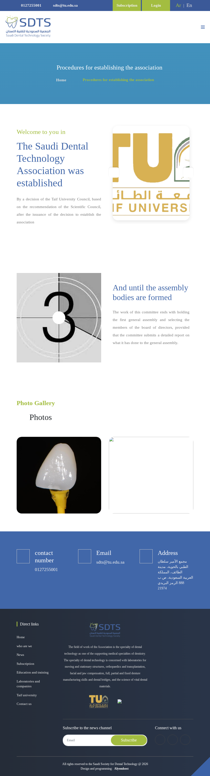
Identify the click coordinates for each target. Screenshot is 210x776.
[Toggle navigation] (203, 27)
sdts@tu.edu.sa (65, 5)
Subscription (127, 5)
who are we (24, 646)
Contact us (24, 704)
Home (61, 80)
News (20, 655)
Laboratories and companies (28, 683)
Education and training (33, 672)
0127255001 (31, 5)
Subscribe (129, 740)
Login (156, 5)
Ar (178, 5)
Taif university (27, 695)
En (189, 5)
